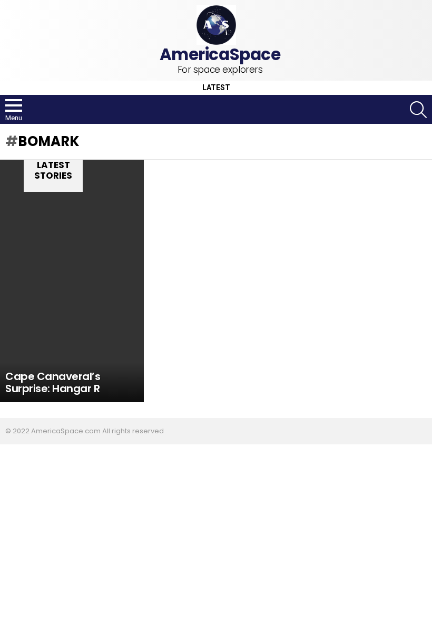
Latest (216, 88)
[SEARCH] (418, 109)
